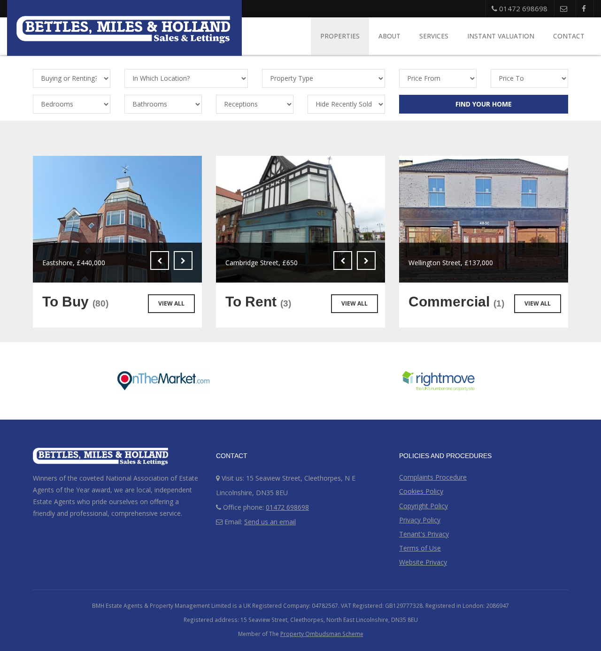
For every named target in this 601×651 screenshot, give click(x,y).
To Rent (258, 301)
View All (171, 303)
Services (433, 35)
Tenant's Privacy (424, 533)
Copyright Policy (423, 505)
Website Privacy (423, 562)
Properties (340, 35)
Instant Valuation (500, 35)
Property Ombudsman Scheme (321, 633)
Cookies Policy (421, 491)
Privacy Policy (419, 519)
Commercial (456, 301)
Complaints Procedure (433, 477)
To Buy (75, 301)
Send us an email (270, 521)
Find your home (483, 104)
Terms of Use (420, 548)
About (389, 35)
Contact (569, 35)
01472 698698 (522, 8)
